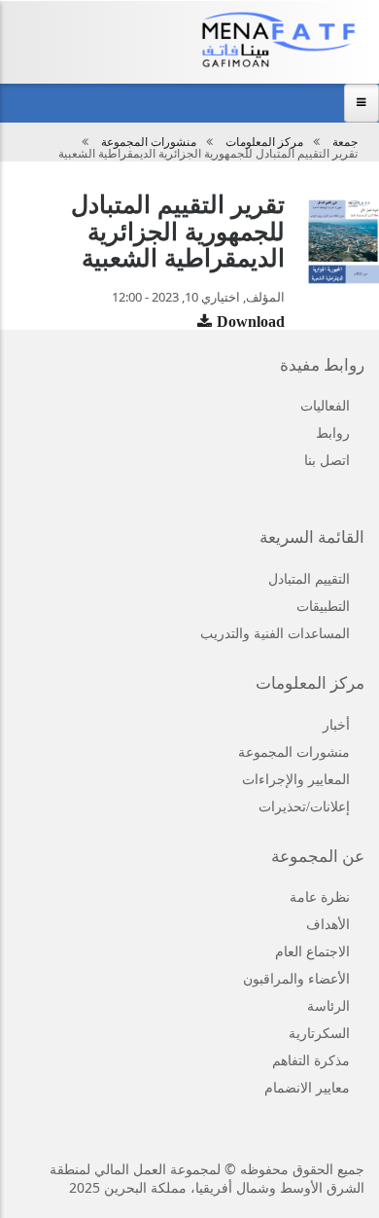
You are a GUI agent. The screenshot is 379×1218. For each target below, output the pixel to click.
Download (251, 321)
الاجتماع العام (312, 952)
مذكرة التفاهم (311, 1061)
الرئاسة (328, 1006)
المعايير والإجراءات (296, 779)
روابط (333, 433)
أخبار (336, 725)
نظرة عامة (320, 897)
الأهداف (328, 924)
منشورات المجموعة (148, 142)
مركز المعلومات (264, 142)
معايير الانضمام (307, 1088)
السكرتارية (319, 1033)
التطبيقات (323, 606)
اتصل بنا (327, 460)
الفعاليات (325, 406)
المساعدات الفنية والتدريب (275, 634)
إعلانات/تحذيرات (304, 807)
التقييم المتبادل (309, 579)
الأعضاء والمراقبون (296, 979)
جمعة (345, 142)
